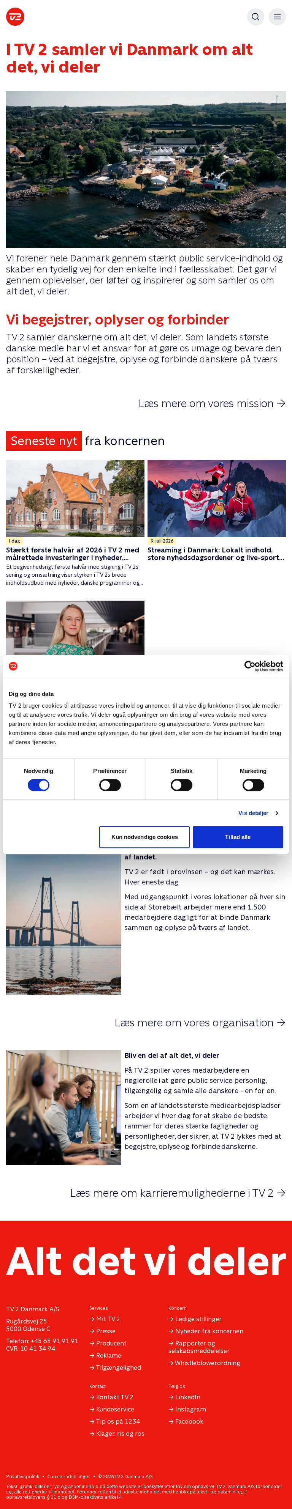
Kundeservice (115, 1409)
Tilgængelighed (118, 1367)
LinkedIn (187, 1397)
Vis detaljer (253, 813)
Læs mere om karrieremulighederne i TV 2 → (178, 1193)
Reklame (108, 1355)
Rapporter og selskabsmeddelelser (199, 1347)
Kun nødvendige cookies (144, 837)
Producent (111, 1343)
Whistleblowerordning (207, 1363)
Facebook (189, 1421)
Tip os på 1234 (118, 1421)
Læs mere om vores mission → (212, 403)
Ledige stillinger (198, 1319)
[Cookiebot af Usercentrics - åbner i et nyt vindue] (250, 666)
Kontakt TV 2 (114, 1397)
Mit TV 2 (108, 1319)
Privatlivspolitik (22, 1476)
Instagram (190, 1409)
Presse (106, 1331)
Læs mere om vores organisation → (200, 1022)
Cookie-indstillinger (68, 1476)
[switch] (110, 785)
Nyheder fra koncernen (209, 1331)
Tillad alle (238, 837)
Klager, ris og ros (120, 1433)
